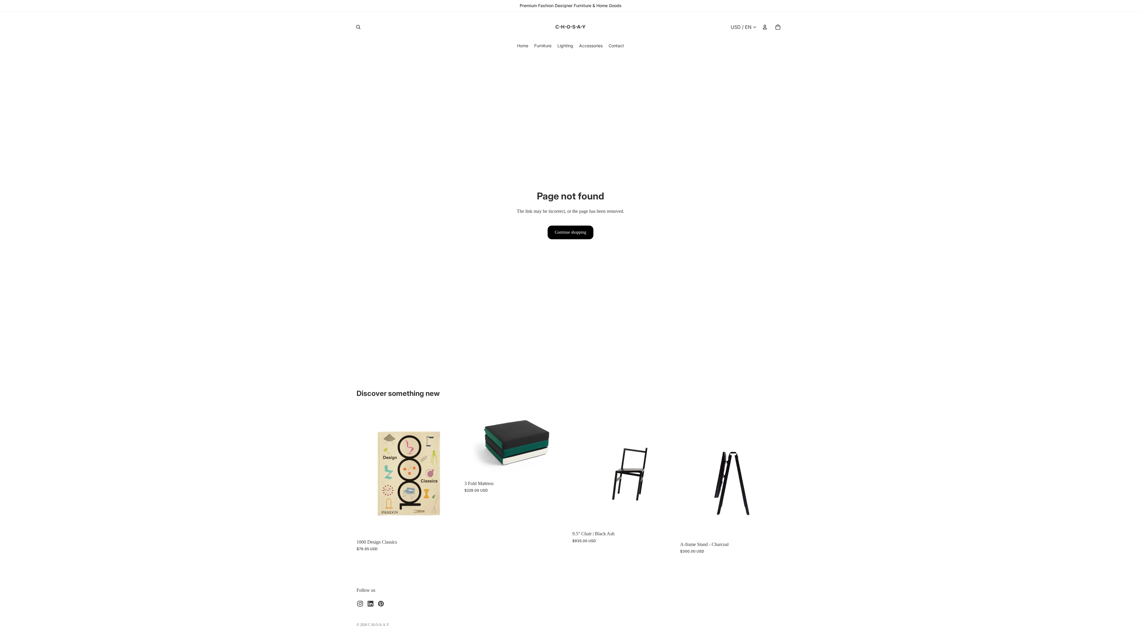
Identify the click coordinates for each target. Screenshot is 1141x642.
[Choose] (559, 468)
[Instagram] (360, 603)
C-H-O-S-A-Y (378, 625)
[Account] (764, 27)
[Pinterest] (380, 603)
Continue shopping (570, 232)
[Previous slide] (365, 471)
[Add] (451, 526)
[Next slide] (452, 471)
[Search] (358, 27)
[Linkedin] (370, 603)
